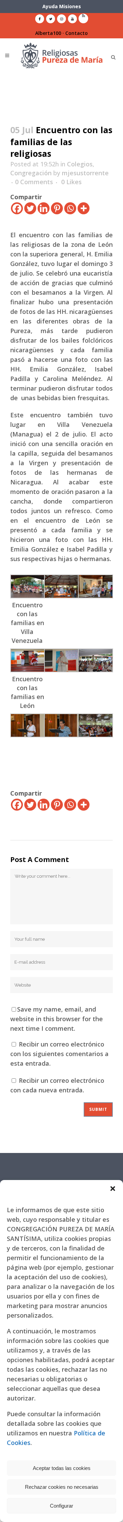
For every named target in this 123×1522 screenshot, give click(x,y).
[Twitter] (30, 208)
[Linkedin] (44, 208)
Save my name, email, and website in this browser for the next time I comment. (56, 1018)
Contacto (76, 33)
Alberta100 (48, 33)
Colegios (80, 164)
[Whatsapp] (70, 208)
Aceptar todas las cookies (62, 1468)
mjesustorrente (85, 173)
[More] (84, 208)
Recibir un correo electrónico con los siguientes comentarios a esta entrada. (59, 1053)
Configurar (61, 1506)
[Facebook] (17, 208)
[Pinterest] (57, 208)
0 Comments (34, 182)
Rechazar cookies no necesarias (61, 1487)
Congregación (31, 173)
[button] (112, 1188)
